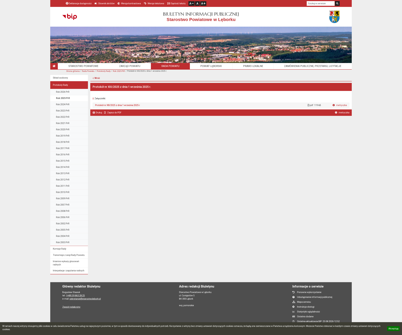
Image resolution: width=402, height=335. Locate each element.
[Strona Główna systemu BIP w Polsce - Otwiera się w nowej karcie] (69, 17)
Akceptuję (393, 329)
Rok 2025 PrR (119, 71)
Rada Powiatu (88, 71)
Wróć (97, 78)
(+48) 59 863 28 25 (75, 295)
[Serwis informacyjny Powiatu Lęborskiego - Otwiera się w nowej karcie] (334, 16)
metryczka (341, 105)
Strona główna (73, 71)
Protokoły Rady (104, 71)
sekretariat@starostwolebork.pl (85, 299)
